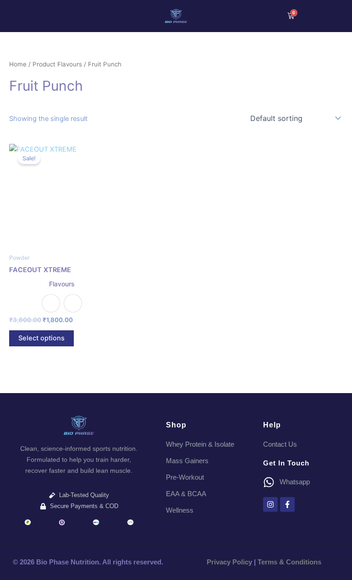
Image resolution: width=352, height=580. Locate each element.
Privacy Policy (229, 562)
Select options (41, 338)
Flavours (62, 284)
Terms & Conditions (289, 562)
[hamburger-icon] (61, 16)
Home (18, 64)
